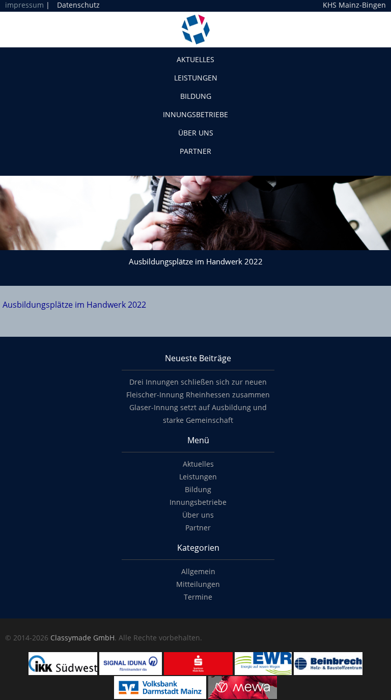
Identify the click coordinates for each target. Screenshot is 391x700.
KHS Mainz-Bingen (354, 5)
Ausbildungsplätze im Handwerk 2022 (74, 304)
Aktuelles (195, 59)
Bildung (195, 96)
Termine (198, 597)
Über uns (195, 133)
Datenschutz (78, 5)
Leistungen (195, 78)
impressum (24, 5)
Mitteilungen (198, 584)
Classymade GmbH (82, 637)
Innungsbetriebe (195, 114)
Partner (195, 151)
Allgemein (198, 571)
